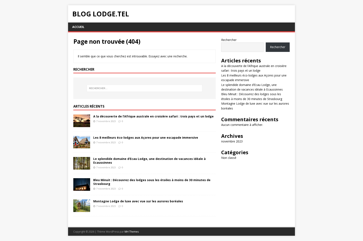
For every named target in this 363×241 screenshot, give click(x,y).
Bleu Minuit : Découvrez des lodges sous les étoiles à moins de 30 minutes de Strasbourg (151, 182)
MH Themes (132, 231)
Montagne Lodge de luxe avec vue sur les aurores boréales (138, 201)
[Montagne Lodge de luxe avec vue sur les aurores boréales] (81, 210)
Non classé (228, 158)
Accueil (78, 27)
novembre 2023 (232, 141)
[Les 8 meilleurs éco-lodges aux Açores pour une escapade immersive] (81, 146)
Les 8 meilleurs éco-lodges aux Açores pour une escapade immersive (145, 138)
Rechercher (229, 40)
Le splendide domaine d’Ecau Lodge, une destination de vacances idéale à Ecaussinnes (149, 161)
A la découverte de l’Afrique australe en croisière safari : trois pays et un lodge (153, 116)
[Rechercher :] (144, 88)
